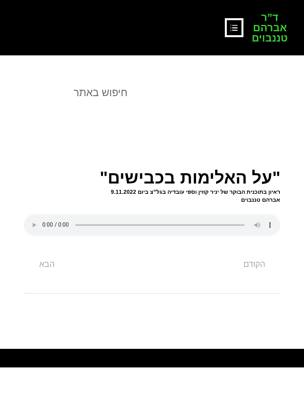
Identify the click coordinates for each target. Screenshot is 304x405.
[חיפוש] (13, 92)
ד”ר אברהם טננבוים (270, 27)
